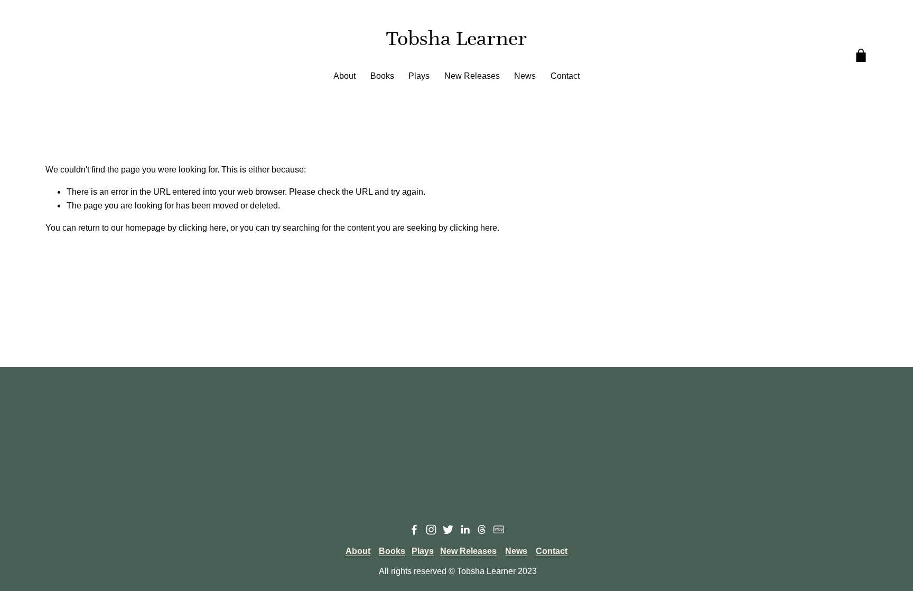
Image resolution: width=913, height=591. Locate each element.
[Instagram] (431, 529)
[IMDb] (498, 529)
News (525, 75)
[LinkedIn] (465, 529)
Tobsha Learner (456, 38)
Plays (419, 75)
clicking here (202, 227)
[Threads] (482, 529)
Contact (565, 75)
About (344, 75)
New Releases (472, 75)
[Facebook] (414, 529)
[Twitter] (448, 529)
